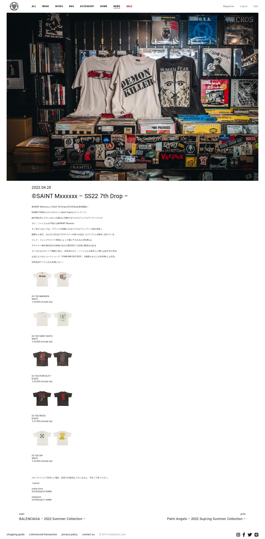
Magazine (228, 6)
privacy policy (70, 534)
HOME (103, 6)
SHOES (59, 6)
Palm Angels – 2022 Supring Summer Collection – (206, 519)
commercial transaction (43, 534)
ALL (34, 6)
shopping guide (16, 534)
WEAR (45, 6)
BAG (71, 6)
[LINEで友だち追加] (256, 535)
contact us (88, 534)
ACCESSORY (87, 6)
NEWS (116, 6)
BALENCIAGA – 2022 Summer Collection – (52, 519)
